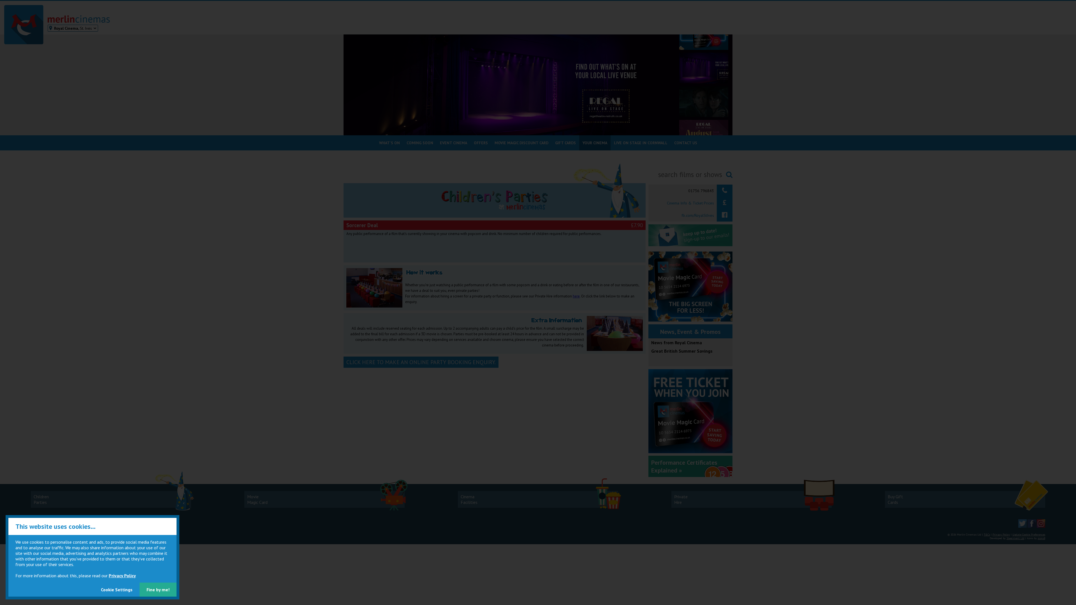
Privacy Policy (122, 575)
